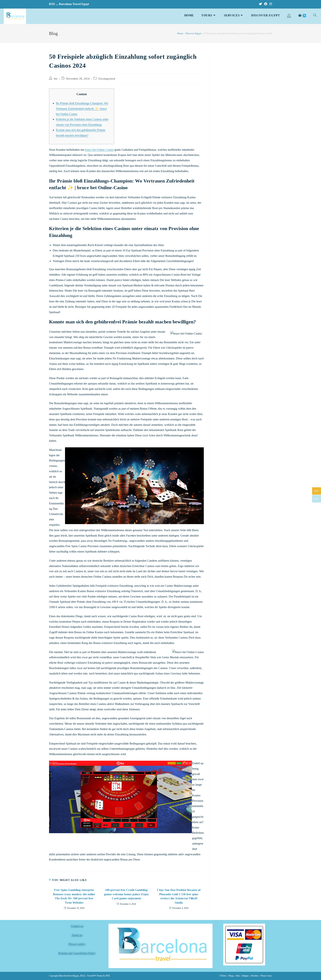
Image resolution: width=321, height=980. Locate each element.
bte (55, 78)
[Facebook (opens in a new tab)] (265, 4)
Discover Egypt (193, 33)
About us (77, 935)
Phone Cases (266, 975)
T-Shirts (222, 975)
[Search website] (315, 15)
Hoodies (254, 975)
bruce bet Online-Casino (99, 149)
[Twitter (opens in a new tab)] (260, 4)
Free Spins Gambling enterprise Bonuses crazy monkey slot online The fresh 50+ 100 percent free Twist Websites (74, 896)
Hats (238, 975)
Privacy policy (77, 944)
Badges (245, 975)
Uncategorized (106, 78)
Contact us (77, 926)
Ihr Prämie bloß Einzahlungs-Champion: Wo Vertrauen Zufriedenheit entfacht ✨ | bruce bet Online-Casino (82, 109)
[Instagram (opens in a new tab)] (270, 4)
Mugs (231, 975)
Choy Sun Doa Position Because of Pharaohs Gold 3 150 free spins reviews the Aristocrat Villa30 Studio (178, 896)
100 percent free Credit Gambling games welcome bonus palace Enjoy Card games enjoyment (126, 894)
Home (180, 33)
